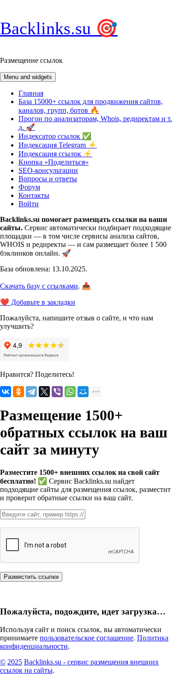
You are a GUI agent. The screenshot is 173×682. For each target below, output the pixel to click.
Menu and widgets (28, 77)
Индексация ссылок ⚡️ (55, 154)
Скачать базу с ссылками (39, 286)
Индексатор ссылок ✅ (54, 136)
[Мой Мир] (83, 391)
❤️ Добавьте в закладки (37, 302)
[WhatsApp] (70, 391)
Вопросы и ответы (47, 179)
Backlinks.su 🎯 (59, 28)
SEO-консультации (48, 170)
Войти (28, 204)
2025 (14, 662)
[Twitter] (44, 391)
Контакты (33, 195)
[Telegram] (31, 391)
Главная (30, 93)
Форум (29, 187)
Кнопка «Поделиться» (53, 162)
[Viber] (57, 391)
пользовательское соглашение (86, 638)
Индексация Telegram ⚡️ (57, 145)
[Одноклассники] (18, 391)
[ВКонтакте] (5, 391)
